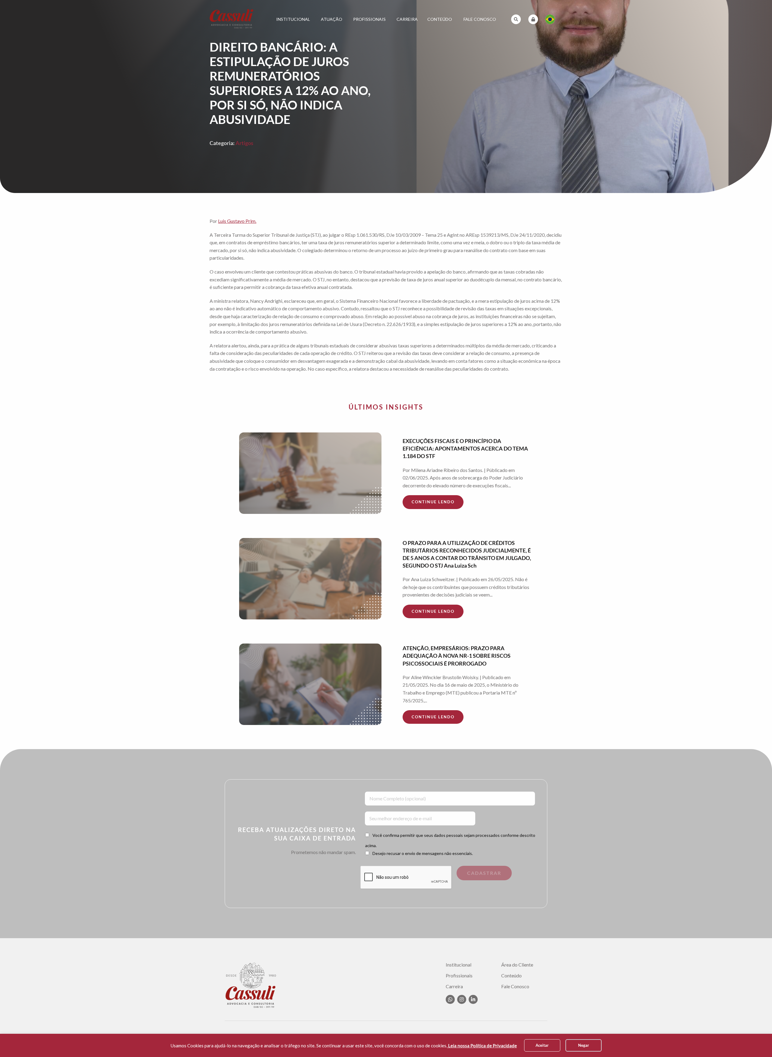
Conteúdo (439, 19)
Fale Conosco (480, 19)
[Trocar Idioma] (550, 19)
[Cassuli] (232, 18)
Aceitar (542, 1045)
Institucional (293, 19)
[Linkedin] (473, 999)
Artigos (244, 143)
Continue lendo (433, 501)
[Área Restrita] (533, 19)
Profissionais (369, 19)
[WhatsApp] (450, 999)
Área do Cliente (517, 964)
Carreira (407, 19)
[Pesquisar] (516, 19)
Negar (583, 1045)
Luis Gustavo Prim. (237, 221)
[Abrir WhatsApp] (757, 1042)
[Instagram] (461, 999)
